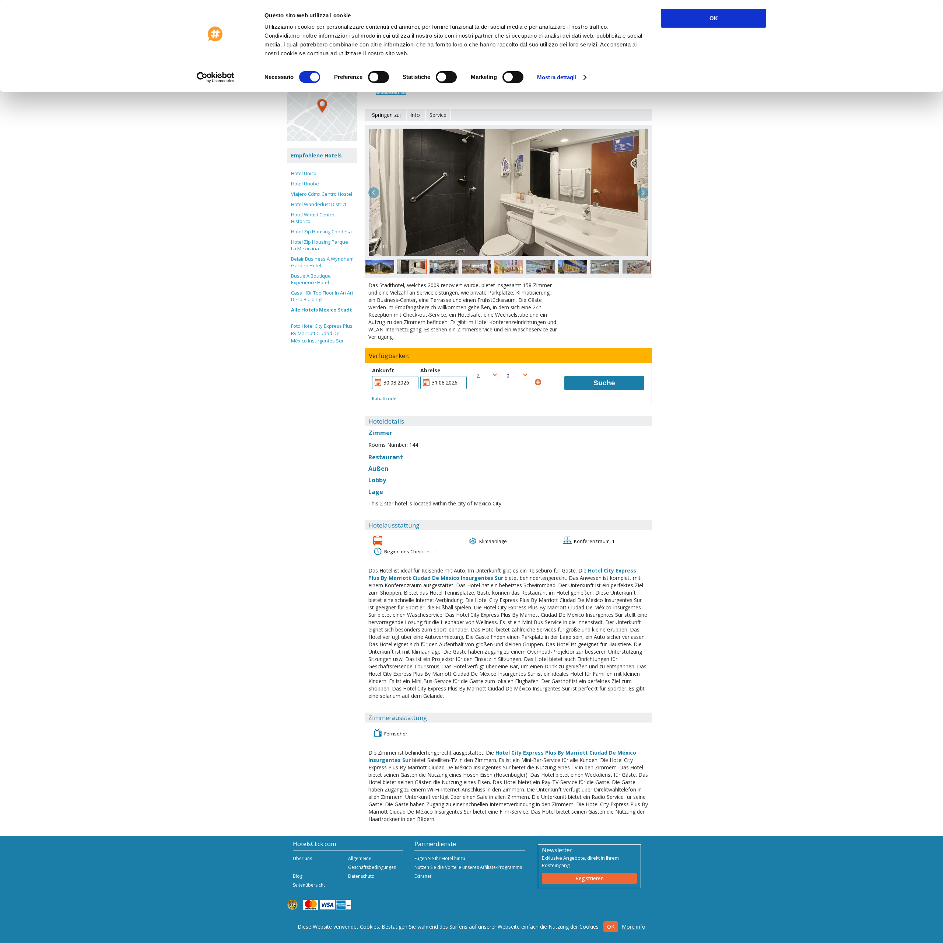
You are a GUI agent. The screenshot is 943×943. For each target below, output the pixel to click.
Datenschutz (361, 876)
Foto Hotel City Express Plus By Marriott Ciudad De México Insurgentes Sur (322, 333)
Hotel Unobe (305, 183)
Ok (610, 926)
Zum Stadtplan (391, 92)
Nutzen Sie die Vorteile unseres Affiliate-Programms (468, 867)
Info (415, 114)
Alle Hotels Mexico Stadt (321, 309)
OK (713, 18)
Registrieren (589, 878)
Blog (297, 876)
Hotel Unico (303, 173)
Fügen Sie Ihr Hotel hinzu (439, 858)
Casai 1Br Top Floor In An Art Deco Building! (322, 296)
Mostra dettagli (556, 77)
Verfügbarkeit (389, 355)
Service (438, 114)
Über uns (302, 858)
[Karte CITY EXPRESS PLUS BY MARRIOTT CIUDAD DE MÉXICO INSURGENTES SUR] (322, 106)
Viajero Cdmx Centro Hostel (321, 194)
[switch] (378, 77)
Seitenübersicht (309, 885)
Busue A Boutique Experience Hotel (311, 279)
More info (633, 926)
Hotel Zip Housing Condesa (321, 231)
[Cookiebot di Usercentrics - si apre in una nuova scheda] (215, 77)
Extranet (422, 876)
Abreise (430, 370)
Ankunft (383, 370)
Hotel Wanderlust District (318, 204)
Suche (604, 383)
